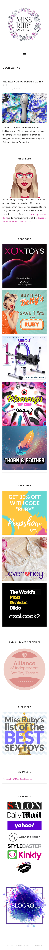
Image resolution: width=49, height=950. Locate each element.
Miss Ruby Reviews (24, 24)
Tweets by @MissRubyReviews (17, 778)
